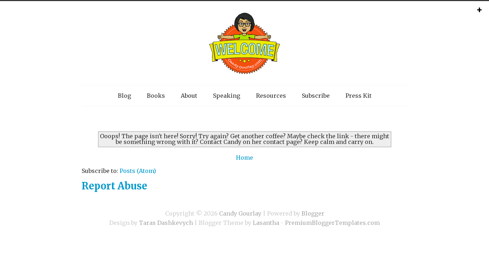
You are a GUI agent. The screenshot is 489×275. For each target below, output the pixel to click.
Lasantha (266, 222)
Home (244, 157)
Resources (271, 95)
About (189, 95)
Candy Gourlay (240, 213)
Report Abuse (114, 186)
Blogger (312, 213)
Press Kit (358, 95)
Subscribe (316, 95)
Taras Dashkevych (166, 222)
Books (156, 95)
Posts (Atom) (138, 170)
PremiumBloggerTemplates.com (332, 222)
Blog (124, 95)
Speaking (226, 95)
